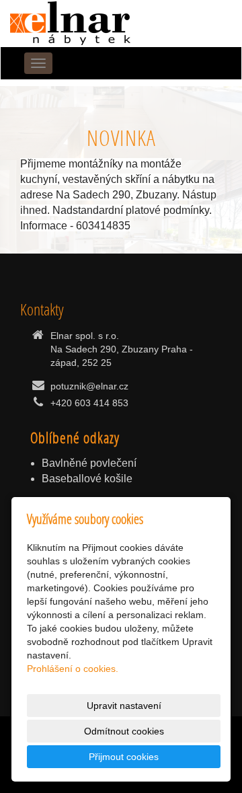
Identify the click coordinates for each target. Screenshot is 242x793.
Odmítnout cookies (124, 731)
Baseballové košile (87, 478)
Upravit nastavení (124, 705)
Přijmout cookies (124, 756)
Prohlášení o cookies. (72, 668)
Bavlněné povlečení (89, 463)
